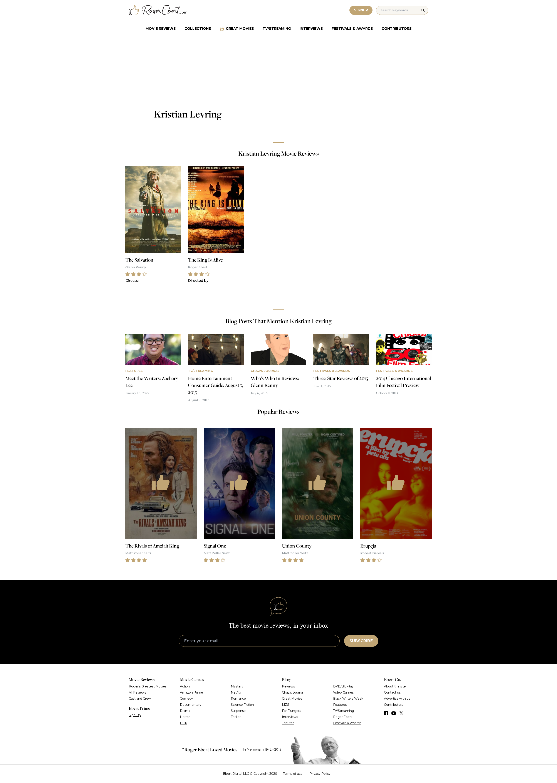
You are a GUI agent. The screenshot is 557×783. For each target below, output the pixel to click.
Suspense (238, 711)
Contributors (397, 29)
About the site (395, 686)
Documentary (190, 705)
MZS (285, 705)
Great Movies (240, 29)
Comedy (186, 699)
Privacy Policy (320, 774)
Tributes (288, 723)
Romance (238, 699)
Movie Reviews (161, 29)
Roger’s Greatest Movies (147, 686)
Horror (185, 717)
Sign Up (135, 715)
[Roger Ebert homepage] (158, 10)
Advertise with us (397, 699)
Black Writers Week (348, 699)
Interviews (311, 29)
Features (340, 705)
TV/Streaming (277, 29)
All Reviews (137, 692)
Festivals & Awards (352, 29)
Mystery (237, 686)
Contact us (392, 692)
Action (185, 686)
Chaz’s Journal (293, 692)
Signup (361, 10)
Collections (198, 29)
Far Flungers (291, 711)
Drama (185, 711)
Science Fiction (242, 705)
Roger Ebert (342, 717)
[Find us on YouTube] (393, 713)
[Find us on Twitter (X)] (401, 713)
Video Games (343, 692)
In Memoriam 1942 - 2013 (262, 749)
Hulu (183, 723)
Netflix (236, 692)
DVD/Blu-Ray (343, 686)
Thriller (236, 717)
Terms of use (292, 774)
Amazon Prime (191, 692)
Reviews (288, 686)
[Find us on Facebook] (386, 713)
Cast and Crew (140, 699)
